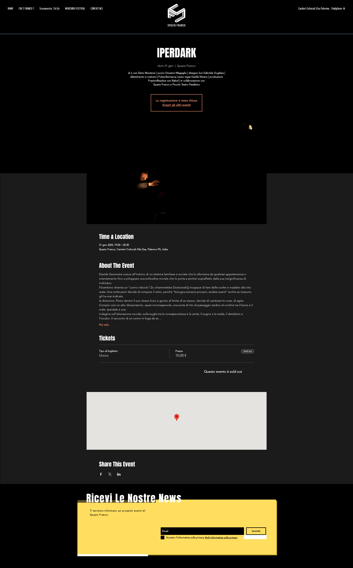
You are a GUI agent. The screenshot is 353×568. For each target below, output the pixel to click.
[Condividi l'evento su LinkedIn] (119, 474)
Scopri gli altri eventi (176, 105)
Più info (104, 324)
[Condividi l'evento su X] (110, 474)
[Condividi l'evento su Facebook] (101, 474)
